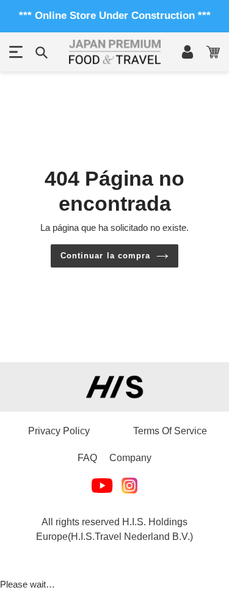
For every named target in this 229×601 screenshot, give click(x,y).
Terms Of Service (170, 431)
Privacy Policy (59, 431)
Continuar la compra (105, 255)
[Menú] (16, 51)
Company (130, 458)
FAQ (87, 458)
